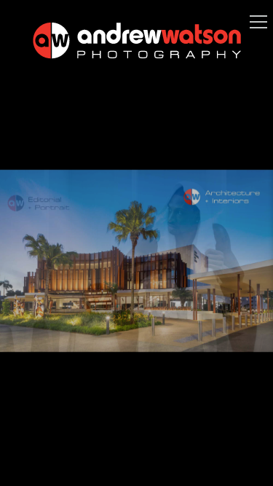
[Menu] (258, 21)
